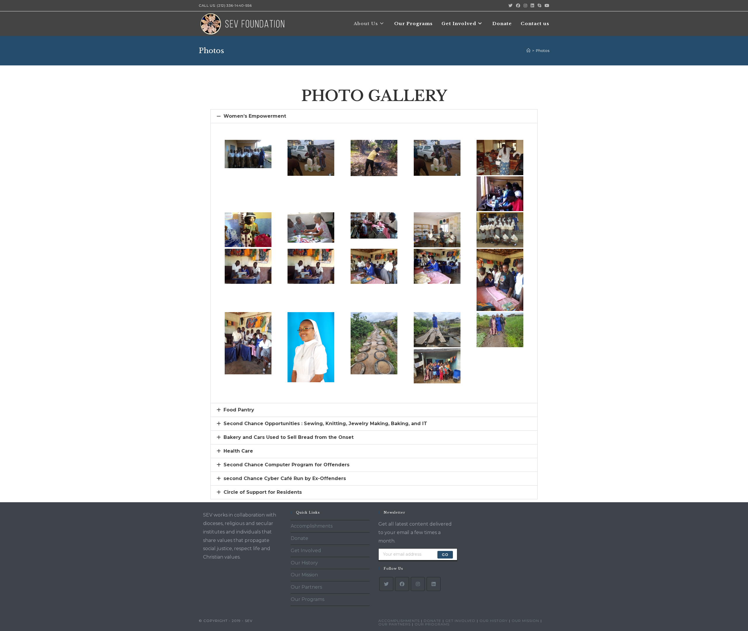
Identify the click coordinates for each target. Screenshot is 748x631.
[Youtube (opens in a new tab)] (546, 5)
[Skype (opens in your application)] (539, 5)
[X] (386, 584)
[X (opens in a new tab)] (510, 5)
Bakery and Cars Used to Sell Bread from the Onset (289, 437)
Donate (299, 538)
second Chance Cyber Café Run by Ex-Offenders (285, 478)
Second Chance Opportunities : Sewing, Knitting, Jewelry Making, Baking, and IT (325, 423)
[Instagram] (418, 584)
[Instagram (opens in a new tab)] (525, 5)
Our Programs (307, 599)
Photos (542, 50)
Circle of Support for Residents (263, 492)
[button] (374, 116)
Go (445, 554)
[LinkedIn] (434, 584)
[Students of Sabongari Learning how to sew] (248, 266)
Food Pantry (239, 410)
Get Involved (306, 550)
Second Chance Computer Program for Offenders (286, 464)
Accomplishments (312, 526)
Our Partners (306, 587)
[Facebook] (402, 584)
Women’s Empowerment (255, 116)
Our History (304, 563)
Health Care (238, 451)
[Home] (528, 50)
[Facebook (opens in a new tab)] (518, 5)
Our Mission (304, 575)
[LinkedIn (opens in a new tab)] (532, 5)
